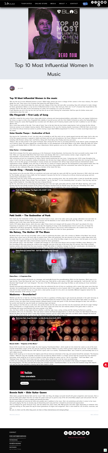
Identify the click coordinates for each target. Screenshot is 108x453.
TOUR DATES (26, 3)
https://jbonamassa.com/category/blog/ (56, 410)
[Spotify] (105, 2)
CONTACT (74, 3)
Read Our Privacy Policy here (76, 437)
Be (10, 410)
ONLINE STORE (41, 3)
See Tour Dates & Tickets (15, 449)
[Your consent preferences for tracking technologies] (105, 450)
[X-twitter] (92, 2)
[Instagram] (95, 2)
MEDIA (53, 3)
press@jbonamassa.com (15, 445)
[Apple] (98, 5)
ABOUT (62, 3)
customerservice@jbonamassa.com (17, 438)
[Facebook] (98, 2)
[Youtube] (102, 2)
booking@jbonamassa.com (15, 441)
